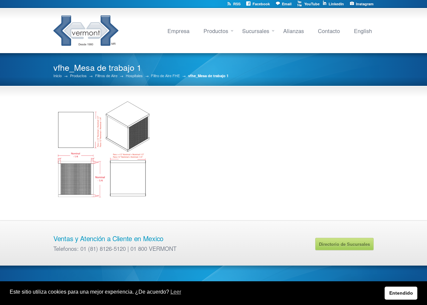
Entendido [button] (401, 293)
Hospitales (134, 76)
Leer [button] (175, 292)
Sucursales (255, 31)
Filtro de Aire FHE (165, 76)
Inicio (57, 76)
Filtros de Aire (106, 76)
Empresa (178, 31)
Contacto (329, 31)
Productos (215, 31)
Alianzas (293, 31)
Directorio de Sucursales (344, 244)
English (363, 31)
